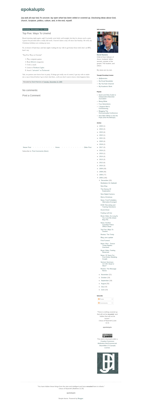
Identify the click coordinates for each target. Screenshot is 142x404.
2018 (101, 144)
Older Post (87, 147)
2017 (101, 147)
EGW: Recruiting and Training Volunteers (108, 206)
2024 (101, 129)
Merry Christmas (106, 197)
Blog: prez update (107, 237)
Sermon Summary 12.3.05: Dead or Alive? (107, 264)
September (105, 280)
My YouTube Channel (106, 84)
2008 (101, 172)
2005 (101, 178)
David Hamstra (37, 82)
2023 (101, 132)
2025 (101, 126)
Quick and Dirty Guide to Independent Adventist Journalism (107, 97)
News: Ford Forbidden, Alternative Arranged (109, 201)
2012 (101, 162)
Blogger (80, 398)
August (103, 283)
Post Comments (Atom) (40, 151)
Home (57, 147)
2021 (101, 138)
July (102, 287)
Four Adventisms (104, 104)
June (103, 290)
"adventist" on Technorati (40, 70)
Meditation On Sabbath (109, 183)
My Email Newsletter (106, 81)
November (105, 274)
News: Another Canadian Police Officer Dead (107, 224)
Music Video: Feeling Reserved (108, 251)
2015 (101, 153)
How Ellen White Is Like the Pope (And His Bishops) (108, 116)
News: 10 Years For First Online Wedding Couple (109, 257)
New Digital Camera (108, 194)
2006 (101, 175)
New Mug (104, 186)
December (105, 180)
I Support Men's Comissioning (104, 107)
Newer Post (27, 147)
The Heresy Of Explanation (106, 190)
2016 (101, 150)
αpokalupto (32, 9)
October (104, 277)
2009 (101, 168)
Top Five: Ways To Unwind (107, 230)
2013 (101, 159)
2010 (101, 165)
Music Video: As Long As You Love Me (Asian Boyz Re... (109, 218)
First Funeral (105, 240)
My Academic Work (105, 86)
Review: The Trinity (107, 234)
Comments (104, 303)
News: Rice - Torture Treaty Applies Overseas (108, 245)
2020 (101, 141)
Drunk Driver (105, 210)
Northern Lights (38, 67)
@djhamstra (103, 78)
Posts (102, 299)
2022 (101, 135)
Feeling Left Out (106, 213)
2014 (101, 156)
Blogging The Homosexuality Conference (108, 112)
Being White (103, 101)
